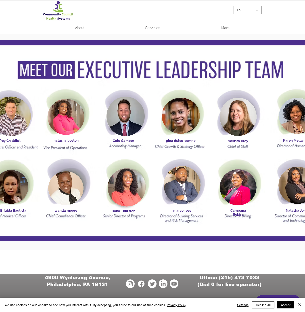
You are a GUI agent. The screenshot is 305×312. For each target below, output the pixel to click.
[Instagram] (130, 283)
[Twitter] (152, 283)
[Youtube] (174, 283)
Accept (285, 305)
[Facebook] (141, 283)
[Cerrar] (299, 304)
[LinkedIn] (163, 283)
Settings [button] (243, 305)
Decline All (263, 305)
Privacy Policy (176, 305)
